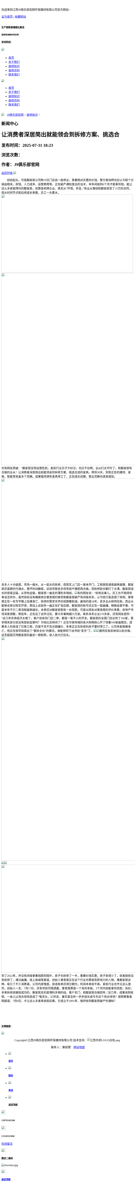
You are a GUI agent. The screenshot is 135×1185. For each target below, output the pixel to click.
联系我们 (14, 74)
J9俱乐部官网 (15, 114)
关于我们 (14, 62)
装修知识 (14, 66)
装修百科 (14, 70)
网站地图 (79, 1047)
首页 (11, 57)
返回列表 (7, 173)
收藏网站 (20, 16)
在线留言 (7, 1143)
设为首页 (7, 16)
